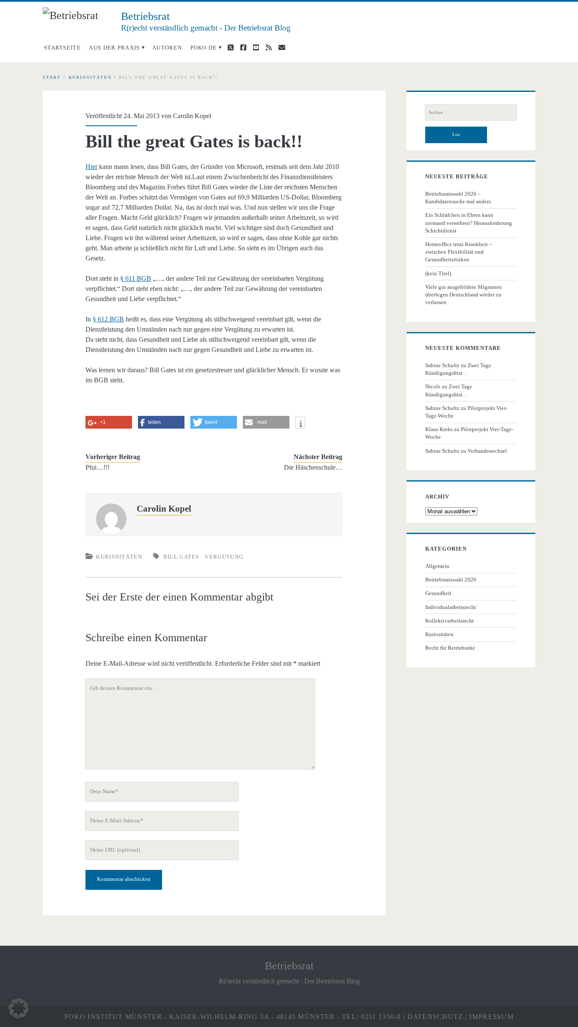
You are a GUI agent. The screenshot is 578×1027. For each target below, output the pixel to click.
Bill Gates (181, 557)
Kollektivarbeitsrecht (449, 620)
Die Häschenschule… (313, 467)
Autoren (167, 47)
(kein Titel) (438, 273)
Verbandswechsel (487, 451)
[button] (18, 1008)
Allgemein (437, 566)
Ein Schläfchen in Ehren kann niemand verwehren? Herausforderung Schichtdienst (468, 222)
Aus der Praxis (114, 47)
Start (52, 77)
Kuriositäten (90, 77)
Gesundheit (438, 593)
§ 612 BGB (108, 319)
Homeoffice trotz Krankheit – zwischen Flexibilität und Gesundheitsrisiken (458, 252)
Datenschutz (435, 1016)
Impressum (491, 1016)
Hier (91, 166)
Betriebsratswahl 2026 (450, 579)
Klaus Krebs (439, 429)
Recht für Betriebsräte (450, 648)
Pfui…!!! (97, 467)
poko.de (203, 47)
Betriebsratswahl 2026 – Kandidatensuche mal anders (458, 198)
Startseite (62, 47)
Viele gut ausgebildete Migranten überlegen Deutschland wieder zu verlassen (463, 294)
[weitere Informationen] (300, 423)
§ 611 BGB (135, 278)
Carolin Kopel (192, 115)
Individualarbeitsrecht (450, 607)
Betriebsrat (289, 966)
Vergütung (224, 557)
